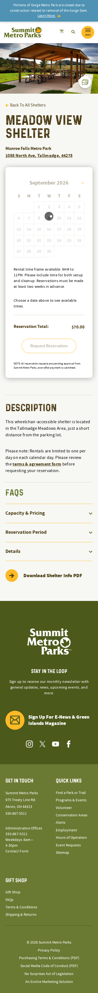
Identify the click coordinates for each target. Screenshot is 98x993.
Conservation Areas (71, 815)
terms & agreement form (37, 464)
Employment (66, 830)
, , (38, 156)
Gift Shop (12, 892)
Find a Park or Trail (71, 792)
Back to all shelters (28, 105)
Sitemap (62, 852)
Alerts (60, 822)
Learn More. (47, 16)
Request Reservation (49, 346)
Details (12, 551)
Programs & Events (71, 800)
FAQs (9, 899)
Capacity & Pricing (25, 513)
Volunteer (64, 807)
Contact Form (17, 851)
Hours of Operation (71, 837)
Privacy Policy (49, 950)
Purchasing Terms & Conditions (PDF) (49, 958)
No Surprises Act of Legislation (49, 973)
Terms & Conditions (21, 907)
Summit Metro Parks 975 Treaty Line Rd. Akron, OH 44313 (21, 800)
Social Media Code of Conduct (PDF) (49, 966)
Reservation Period (26, 532)
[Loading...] (61, 32)
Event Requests (68, 845)
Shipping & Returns (20, 914)
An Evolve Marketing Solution (49, 981)
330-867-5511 (16, 813)
